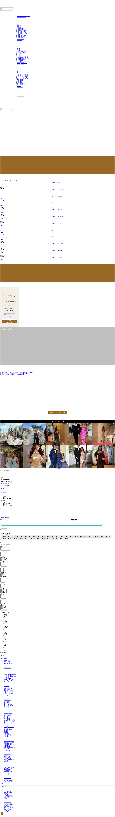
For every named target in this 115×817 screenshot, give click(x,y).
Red (5, 638)
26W (16, 538)
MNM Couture (6, 731)
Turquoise (6, 621)
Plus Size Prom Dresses (8, 777)
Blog (4, 506)
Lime (5, 619)
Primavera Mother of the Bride (9, 747)
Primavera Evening (7, 745)
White (5, 650)
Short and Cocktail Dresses (9, 665)
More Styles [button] (3, 788)
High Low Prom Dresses (8, 772)
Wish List (4, 513)
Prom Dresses (6, 664)
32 (86, 536)
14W (91, 536)
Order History (5, 511)
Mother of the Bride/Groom (9, 663)
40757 (1, 185)
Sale (2, 783)
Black (5, 646)
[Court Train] (3, 587)
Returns (4, 496)
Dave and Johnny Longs (8, 692)
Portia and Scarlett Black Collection (10, 737)
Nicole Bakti (6, 733)
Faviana (5, 694)
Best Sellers (3, 655)
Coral (5, 640)
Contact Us (5, 495)
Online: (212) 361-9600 (9, 313)
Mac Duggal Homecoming (9, 727)
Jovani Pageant (6, 707)
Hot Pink (6, 633)
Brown (5, 645)
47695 (1, 259)
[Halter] (3, 590)
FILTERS (74, 519)
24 (67, 536)
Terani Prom (6, 761)
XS (44, 538)
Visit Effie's (10, 296)
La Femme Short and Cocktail (9, 719)
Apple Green (6, 616)
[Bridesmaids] (5, 547)
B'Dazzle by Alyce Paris (8, 679)
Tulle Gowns (6, 799)
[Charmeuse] (3, 578)
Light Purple (6, 629)
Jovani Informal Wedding (8, 705)
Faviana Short (6, 697)
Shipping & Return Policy (8, 505)
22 (62, 536)
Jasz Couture (6, 699)
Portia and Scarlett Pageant (9, 742)
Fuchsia (5, 634)
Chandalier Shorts (7, 681)
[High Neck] (3, 591)
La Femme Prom (7, 718)
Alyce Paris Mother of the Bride (10, 676)
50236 (1, 219)
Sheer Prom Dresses (7, 778)
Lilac (5, 628)
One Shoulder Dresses (8, 795)
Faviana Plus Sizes (7, 696)
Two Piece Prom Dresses (8, 780)
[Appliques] (3, 573)
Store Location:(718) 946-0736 (3, 491)
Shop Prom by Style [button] (5, 764)
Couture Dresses (7, 660)
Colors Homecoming (8, 688)
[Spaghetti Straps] (4, 607)
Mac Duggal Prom (7, 730)
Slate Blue (6, 623)
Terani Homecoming (8, 758)
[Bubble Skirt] (4, 557)
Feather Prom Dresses (8, 771)
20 (58, 536)
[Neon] (2, 570)
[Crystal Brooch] (3, 576)
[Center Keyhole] (4, 559)
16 (48, 536)
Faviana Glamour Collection (9, 695)
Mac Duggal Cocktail (8, 722)
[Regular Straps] (4, 606)
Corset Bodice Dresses (8, 792)
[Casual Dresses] (5, 548)
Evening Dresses (7, 661)
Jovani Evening (7, 703)
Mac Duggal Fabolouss (8, 724)
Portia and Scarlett (7, 735)
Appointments (4, 786)
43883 (1, 205)
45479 (1, 191)
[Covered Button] (4, 562)
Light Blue (6, 622)
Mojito (5, 615)
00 (9, 536)
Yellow (5, 614)
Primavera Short (7, 748)
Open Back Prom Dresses (9, 767)
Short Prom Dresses (7, 770)
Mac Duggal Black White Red (9, 720)
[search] (7, 8)
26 (72, 536)
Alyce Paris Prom (7, 677)
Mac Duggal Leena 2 (8, 729)
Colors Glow (6, 687)
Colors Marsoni (7, 689)
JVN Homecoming (7, 711)
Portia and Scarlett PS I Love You (10, 744)
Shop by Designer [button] (5, 671)
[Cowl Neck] (3, 589)
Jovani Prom (6, 708)
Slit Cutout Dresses (7, 797)
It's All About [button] (7, 329)
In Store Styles (6, 793)
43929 (1, 225)
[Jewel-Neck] (3, 592)
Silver (5, 649)
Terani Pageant (6, 760)
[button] (17, 13)
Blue (5, 625)
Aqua (5, 620)
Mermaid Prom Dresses (8, 775)
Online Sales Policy (6, 503)
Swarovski (6, 755)
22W (5, 538)
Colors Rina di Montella (8, 690)
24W (11, 538)
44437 (1, 232)
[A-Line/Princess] (3, 594)
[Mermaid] (3, 596)
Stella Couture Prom (7, 750)
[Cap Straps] (4, 605)
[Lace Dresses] (4, 555)
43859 (1, 252)
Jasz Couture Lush (7, 700)
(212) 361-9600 (3, 488)
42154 (1, 212)
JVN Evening (6, 710)
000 (5, 536)
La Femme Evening (7, 715)
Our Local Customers (4, 517)
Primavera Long (7, 746)
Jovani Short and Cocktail (9, 709)
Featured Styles (10, 180)
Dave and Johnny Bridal (8, 691)
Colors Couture (7, 685)
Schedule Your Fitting (7, 498)
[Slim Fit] (3, 597)
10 (34, 536)
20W (109, 536)
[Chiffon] (3, 579)
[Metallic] (2, 569)
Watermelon (6, 635)
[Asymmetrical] (3, 585)
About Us (5, 502)
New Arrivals (6, 794)
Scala (5, 751)
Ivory (5, 641)
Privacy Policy (5, 504)
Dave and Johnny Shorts (8, 693)
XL (62, 538)
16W (97, 536)
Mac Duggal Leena (7, 728)
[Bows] (3, 575)
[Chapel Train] (3, 586)
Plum (5, 637)
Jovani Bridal (6, 701)
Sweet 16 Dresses (7, 812)
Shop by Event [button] (4, 658)
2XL (67, 538)
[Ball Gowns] (4, 552)
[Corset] (4, 560)
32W (33, 538)
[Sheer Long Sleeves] (4, 603)
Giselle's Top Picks (7, 791)
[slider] (103, 525)
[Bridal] (5, 546)
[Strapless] (4, 608)
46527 (1, 246)
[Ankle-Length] (3, 584)
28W (22, 538)
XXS (39, 538)
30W (28, 538)
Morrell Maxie (6, 732)
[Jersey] (3, 581)
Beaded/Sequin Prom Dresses (9, 768)
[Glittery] (2, 568)
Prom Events (5, 497)
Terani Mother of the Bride (9, 759)
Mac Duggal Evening (8, 723)
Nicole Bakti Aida (7, 734)
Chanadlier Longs (7, 682)
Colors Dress (6, 686)
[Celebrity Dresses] (4, 558)
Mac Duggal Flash (7, 726)
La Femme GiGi (7, 716)
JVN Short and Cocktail (8, 714)
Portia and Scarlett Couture (9, 740)
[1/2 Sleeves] (4, 600)
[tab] (58, 671)
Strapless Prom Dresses (8, 779)
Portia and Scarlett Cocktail (9, 738)
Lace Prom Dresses (7, 773)
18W (103, 536)
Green (5, 617)
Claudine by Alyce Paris (8, 680)
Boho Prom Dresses (7, 769)
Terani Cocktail (7, 756)
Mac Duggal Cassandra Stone (9, 721)
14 (44, 536)
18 (53, 536)
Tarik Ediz (6, 752)
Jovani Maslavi (6, 706)
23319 (1, 239)
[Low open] (4, 565)
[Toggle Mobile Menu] (0, 518)
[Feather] (3, 580)
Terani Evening (7, 757)
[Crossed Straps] (4, 563)
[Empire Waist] (3, 595)
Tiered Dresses (6, 798)
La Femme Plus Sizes (8, 717)
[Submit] (1, 9)
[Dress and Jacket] (4, 554)
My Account (5, 510)
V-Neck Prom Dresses (8, 781)
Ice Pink (5, 631)
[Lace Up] (4, 564)
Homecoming (6, 662)
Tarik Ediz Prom (7, 754)
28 (77, 536)
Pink (5, 632)
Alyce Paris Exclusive (8, 675)
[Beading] (3, 574)
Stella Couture (6, 749)
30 (81, 536)
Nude (5, 643)
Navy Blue (6, 626)
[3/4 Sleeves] (4, 601)
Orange (5, 639)
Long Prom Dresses (7, 774)
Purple (5, 627)
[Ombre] (2, 571)
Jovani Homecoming (8, 704)
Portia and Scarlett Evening (9, 741)
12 (39, 536)
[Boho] (4, 553)
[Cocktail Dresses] (5, 549)
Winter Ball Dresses (7, 668)
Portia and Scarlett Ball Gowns (9, 736)
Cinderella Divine (7, 683)
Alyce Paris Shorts (7, 678)
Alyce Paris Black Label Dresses (10, 674)
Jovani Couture (7, 702)
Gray (5, 647)
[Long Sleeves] (4, 602)
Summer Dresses (7, 667)
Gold (5, 644)
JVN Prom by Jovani (8, 713)
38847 (1, 198)
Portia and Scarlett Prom (8, 743)
